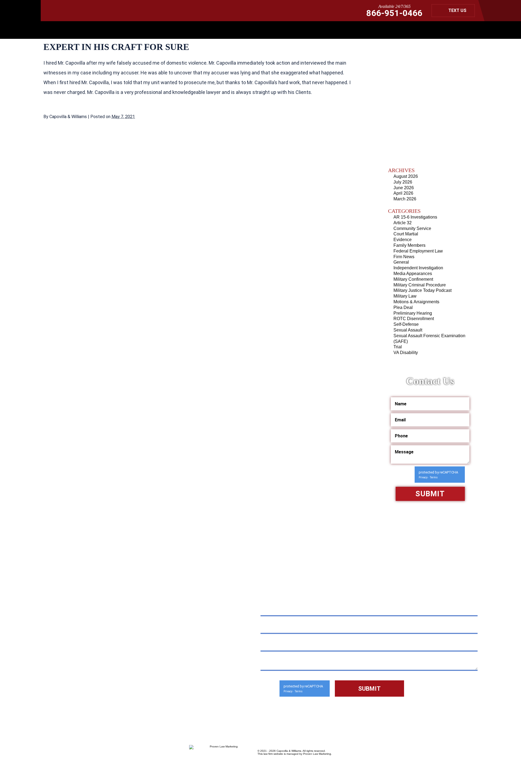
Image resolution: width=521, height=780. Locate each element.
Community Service (412, 228)
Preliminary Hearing (412, 313)
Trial (397, 347)
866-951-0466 (394, 13)
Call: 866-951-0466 (81, 665)
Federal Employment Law (418, 251)
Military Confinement (413, 279)
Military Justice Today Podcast (422, 290)
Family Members (409, 245)
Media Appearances (412, 273)
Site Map (87, 692)
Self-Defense (406, 324)
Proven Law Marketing (317, 753)
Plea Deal (403, 307)
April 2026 (403, 193)
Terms (434, 477)
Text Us (457, 10)
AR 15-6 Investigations (415, 217)
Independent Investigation (418, 268)
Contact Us (118, 692)
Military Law (405, 296)
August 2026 (405, 176)
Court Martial (405, 234)
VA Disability (405, 352)
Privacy (423, 477)
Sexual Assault (407, 330)
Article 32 (402, 222)
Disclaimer (57, 692)
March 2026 (404, 199)
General (401, 262)
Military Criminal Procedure (419, 285)
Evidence (402, 239)
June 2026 (403, 187)
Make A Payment (117, 679)
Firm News (403, 256)
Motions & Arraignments (416, 301)
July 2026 (402, 182)
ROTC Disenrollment (413, 318)
